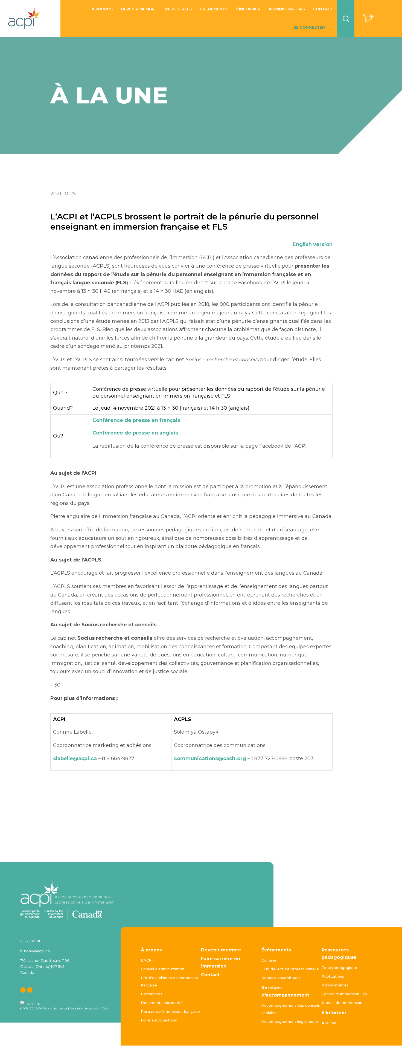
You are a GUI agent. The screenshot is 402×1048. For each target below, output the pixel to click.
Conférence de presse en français (136, 420)
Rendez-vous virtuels (280, 977)
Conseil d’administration (162, 969)
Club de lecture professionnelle (290, 969)
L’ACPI (147, 960)
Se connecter (309, 27)
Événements (276, 950)
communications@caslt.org (210, 758)
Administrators (287, 9)
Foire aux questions (159, 1020)
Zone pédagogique (339, 967)
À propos (151, 950)
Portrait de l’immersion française (170, 1011)
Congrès (269, 960)
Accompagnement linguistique (289, 1021)
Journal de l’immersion (342, 1002)
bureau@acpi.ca (35, 951)
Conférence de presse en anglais (135, 433)
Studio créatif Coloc (97, 1008)
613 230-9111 (30, 941)
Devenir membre (139, 9)
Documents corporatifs (162, 1002)
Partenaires (151, 994)
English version (313, 244)
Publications (333, 976)
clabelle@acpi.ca (75, 758)
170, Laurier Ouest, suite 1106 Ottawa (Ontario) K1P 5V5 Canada (44, 966)
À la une (329, 1023)
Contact (323, 9)
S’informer (248, 9)
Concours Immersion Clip (344, 994)
